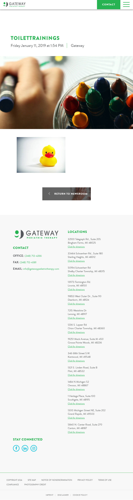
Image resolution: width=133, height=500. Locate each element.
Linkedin (25, 449)
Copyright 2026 (14, 480)
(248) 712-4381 (28, 262)
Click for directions (76, 246)
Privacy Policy (85, 480)
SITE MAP (32, 480)
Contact (108, 4)
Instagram (34, 449)
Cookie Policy (80, 495)
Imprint (49, 495)
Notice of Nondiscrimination (56, 480)
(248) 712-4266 (33, 256)
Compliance (12, 484)
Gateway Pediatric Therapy (14, 4)
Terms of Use (104, 480)
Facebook (16, 449)
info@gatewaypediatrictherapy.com (41, 269)
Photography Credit (35, 484)
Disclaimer (63, 495)
